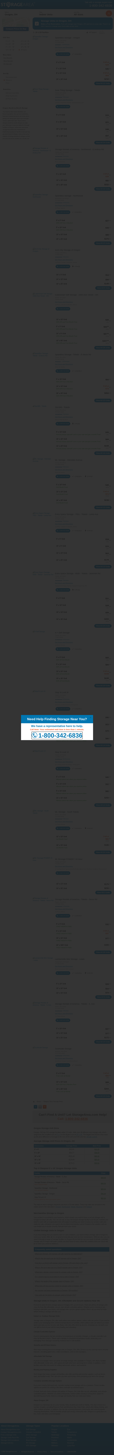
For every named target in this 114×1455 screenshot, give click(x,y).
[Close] (90, 717)
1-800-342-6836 (60, 735)
